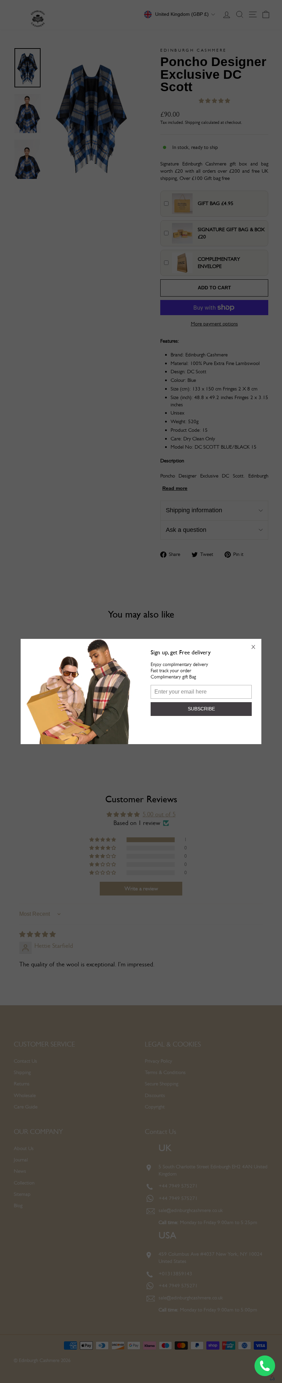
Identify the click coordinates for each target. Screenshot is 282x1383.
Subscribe (201, 708)
